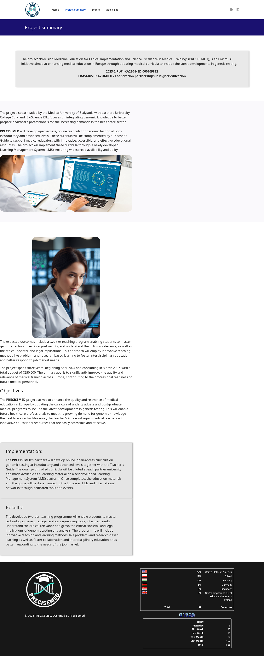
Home (55, 9)
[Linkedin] (238, 10)
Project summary (75, 9)
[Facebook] (231, 10)
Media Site (112, 9)
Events (95, 9)
